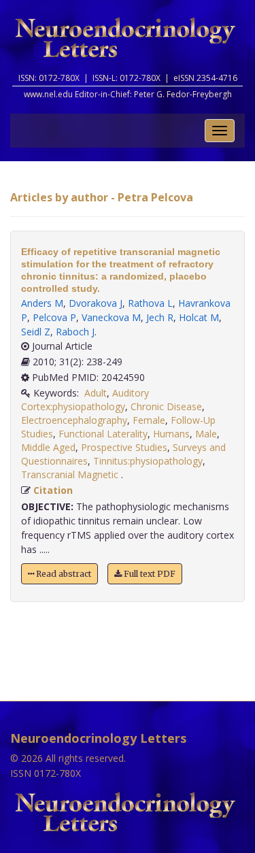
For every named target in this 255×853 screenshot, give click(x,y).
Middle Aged (48, 447)
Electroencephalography (74, 420)
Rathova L (150, 303)
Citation (53, 490)
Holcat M (199, 317)
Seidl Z (35, 331)
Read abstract (62, 574)
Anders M (42, 303)
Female (149, 420)
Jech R (159, 317)
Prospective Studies (124, 447)
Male (206, 433)
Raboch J (75, 331)
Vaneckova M (111, 317)
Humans (171, 433)
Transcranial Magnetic (71, 474)
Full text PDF (148, 574)
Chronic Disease (166, 406)
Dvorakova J (95, 303)
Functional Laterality (103, 433)
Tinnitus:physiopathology (148, 460)
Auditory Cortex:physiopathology (85, 399)
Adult (95, 392)
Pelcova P (54, 317)
